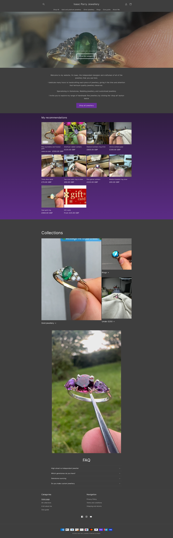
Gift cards (67, 210)
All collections (46, 503)
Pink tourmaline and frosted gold (50, 147)
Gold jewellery (47, 323)
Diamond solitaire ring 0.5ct (96, 147)
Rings (104, 272)
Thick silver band (47, 179)
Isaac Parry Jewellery (83, 533)
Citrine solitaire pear (116, 147)
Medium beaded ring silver (118, 179)
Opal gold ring (46, 210)
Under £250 (107, 321)
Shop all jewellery (86, 105)
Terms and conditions (94, 503)
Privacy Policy (92, 499)
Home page (45, 499)
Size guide (45, 510)
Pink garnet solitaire (93, 179)
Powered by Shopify (95, 533)
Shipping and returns (94, 506)
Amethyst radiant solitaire (73, 147)
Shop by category (86, 56)
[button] (43, 4)
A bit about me (46, 506)
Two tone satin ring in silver (73, 179)
